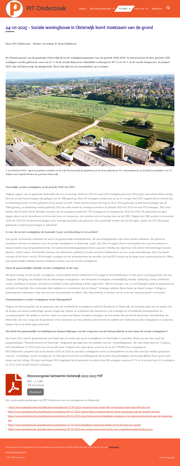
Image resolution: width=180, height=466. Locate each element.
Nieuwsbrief (114, 447)
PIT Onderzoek (46, 8)
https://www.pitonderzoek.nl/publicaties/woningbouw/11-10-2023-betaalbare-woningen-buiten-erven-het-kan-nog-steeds (74, 424)
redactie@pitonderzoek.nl (16, 452)
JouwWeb (171, 457)
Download (35, 392)
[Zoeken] (168, 8)
